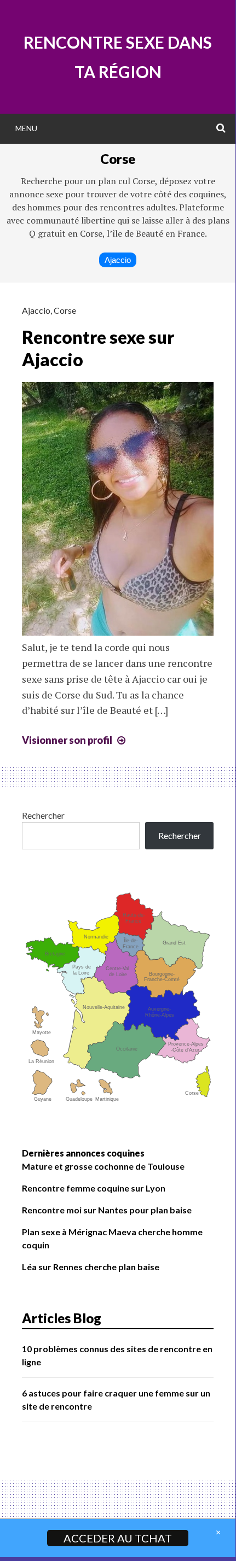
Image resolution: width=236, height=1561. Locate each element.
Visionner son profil (75, 740)
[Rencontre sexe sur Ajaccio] (118, 631)
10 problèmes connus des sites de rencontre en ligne (117, 1355)
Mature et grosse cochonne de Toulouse (103, 1166)
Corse (65, 310)
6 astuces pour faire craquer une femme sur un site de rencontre (116, 1399)
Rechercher (43, 815)
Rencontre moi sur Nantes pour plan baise (107, 1210)
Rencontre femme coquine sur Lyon (93, 1188)
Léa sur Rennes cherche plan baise (90, 1266)
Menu (26, 128)
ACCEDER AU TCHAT (118, 1538)
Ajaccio (118, 260)
